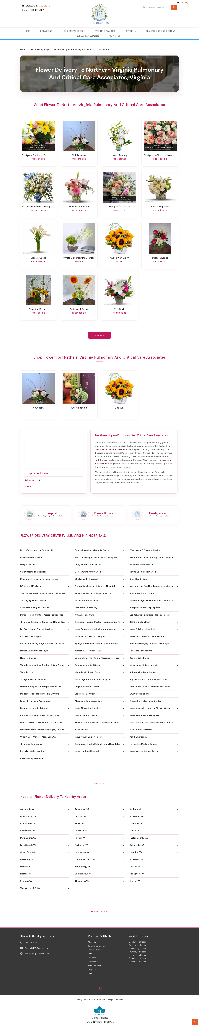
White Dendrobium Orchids (78, 257)
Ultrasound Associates (141, 729)
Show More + (99, 783)
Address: (29, 480)
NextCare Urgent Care (141, 650)
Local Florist (93, 961)
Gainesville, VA (137, 845)
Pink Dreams (79, 155)
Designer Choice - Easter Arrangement (38, 155)
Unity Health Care (139, 579)
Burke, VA (79, 823)
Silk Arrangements (88, 36)
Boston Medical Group (31, 557)
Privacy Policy (94, 950)
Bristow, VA (80, 816)
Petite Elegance (160, 206)
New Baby (38, 407)
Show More (99, 335)
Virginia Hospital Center (87, 686)
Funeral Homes (94, 965)
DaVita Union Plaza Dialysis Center (92, 550)
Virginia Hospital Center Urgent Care (148, 679)
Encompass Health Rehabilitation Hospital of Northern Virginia (99, 744)
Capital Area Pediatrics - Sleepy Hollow (149, 615)
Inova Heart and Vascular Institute (147, 636)
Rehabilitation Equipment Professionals (40, 715)
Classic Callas (38, 257)
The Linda (119, 309)
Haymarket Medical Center (143, 744)
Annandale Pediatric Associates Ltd (93, 593)
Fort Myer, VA (81, 845)
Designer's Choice (74, 31)
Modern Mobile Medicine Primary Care (39, 693)
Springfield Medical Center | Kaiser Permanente (99, 643)
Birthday (131, 31)
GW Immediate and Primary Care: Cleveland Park (154, 557)
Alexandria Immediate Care (89, 701)
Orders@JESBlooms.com (36, 948)
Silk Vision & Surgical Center (34, 607)
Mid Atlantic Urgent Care (87, 672)
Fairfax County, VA (139, 838)
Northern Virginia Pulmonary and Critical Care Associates (154, 600)
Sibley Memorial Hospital (33, 571)
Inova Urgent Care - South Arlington (93, 679)
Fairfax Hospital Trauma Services (36, 629)
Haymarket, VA (82, 852)
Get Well (120, 407)
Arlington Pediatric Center (143, 672)
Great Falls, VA (27, 852)
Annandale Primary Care (142, 593)
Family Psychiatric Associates (35, 701)
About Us (92, 942)
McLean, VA (26, 866)
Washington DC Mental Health (145, 550)
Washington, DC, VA (30, 888)
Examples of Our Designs (160, 31)
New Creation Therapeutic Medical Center (151, 722)
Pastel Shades (160, 257)
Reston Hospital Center (32, 758)
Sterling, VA (26, 881)
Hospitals (92, 969)
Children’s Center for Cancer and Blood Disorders (44, 622)
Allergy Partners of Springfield (145, 607)
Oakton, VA (135, 866)
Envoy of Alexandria (139, 693)
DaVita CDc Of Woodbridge (34, 650)
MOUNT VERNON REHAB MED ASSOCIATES (41, 722)
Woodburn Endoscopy (86, 607)
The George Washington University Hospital (42, 593)
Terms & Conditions (96, 946)
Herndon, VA (136, 852)
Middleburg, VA (82, 866)
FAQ (90, 954)
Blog (90, 973)
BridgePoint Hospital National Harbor (39, 579)
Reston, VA (25, 873)
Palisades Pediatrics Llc (141, 564)
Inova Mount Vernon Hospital (144, 715)
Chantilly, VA (81, 830)
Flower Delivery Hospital (39, 49)
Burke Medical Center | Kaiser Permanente (41, 615)
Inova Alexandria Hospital (88, 708)
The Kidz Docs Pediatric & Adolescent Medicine (99, 722)
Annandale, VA (82, 809)
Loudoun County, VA (85, 859)
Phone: (28, 486)
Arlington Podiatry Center (33, 679)
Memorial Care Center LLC (88, 650)
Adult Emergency (138, 737)
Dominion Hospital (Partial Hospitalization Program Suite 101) (99, 622)
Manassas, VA (136, 859)
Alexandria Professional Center (145, 701)
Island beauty (119, 155)
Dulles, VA (134, 830)
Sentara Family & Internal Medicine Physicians (98, 658)
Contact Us (92, 958)
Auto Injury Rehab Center (33, 600)
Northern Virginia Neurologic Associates (40, 686)
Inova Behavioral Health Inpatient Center (95, 629)
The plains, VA (82, 881)
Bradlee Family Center (86, 693)
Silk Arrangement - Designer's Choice (38, 206)
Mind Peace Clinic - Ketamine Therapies (150, 686)
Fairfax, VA (80, 838)
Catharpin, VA (136, 823)
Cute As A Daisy (79, 309)
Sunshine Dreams (38, 309)
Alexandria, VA (27, 809)
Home (27, 31)
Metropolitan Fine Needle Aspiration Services (153, 586)
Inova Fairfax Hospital (31, 636)
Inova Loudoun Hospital (87, 751)
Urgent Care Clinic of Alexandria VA (38, 737)
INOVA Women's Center (87, 600)
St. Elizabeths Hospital (86, 579)
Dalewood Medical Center (88, 665)
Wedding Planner (105, 31)
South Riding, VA (83, 873)
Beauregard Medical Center (34, 708)
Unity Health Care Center (88, 564)
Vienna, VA (135, 881)
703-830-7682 (37, 10)
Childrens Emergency (31, 744)
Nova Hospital (82, 729)
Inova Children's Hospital (142, 629)
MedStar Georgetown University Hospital (96, 557)
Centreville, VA (27, 830)
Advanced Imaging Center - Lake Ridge (149, 643)
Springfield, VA (137, 873)
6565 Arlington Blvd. (140, 622)
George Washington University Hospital (95, 586)
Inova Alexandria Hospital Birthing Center (150, 708)
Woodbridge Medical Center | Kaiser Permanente (44, 665)
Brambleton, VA (28, 816)
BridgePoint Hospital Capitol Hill (36, 550)
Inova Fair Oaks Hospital (32, 751)
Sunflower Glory (119, 257)
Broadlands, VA (27, 823)
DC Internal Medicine (31, 586)
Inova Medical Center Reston (144, 751)
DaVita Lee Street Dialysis (143, 571)
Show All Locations (99, 911)
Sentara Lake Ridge (139, 658)
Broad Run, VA (136, 816)
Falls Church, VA (28, 845)
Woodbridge (26, 672)
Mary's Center (27, 564)
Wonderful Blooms (78, 206)
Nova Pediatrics (28, 658)
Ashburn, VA (135, 809)
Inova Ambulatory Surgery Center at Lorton (42, 643)
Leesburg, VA (26, 859)
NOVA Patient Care (84, 615)
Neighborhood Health (86, 715)
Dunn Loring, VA (28, 838)
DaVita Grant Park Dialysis (88, 571)
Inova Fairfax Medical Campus (90, 636)
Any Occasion (79, 407)
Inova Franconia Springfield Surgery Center (42, 729)
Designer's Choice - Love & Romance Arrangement (160, 155)
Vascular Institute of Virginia (144, 665)
